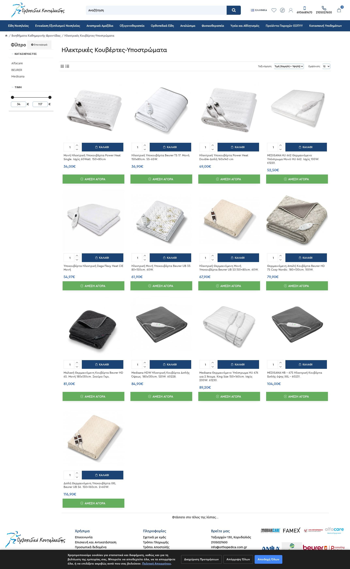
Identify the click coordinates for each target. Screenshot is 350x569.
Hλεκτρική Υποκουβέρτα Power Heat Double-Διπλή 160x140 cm (223, 157)
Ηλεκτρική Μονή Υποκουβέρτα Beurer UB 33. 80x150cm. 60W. (161, 267)
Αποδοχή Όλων (268, 559)
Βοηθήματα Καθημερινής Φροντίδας (36, 35)
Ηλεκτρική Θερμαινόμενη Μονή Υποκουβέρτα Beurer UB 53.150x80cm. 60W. (229, 267)
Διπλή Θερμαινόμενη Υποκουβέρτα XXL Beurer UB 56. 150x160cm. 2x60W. (90, 485)
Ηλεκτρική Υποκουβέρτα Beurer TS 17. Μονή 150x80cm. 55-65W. (160, 157)
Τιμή (18, 87)
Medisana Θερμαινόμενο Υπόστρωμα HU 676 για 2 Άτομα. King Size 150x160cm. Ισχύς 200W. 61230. (228, 376)
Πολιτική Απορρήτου (156, 563)
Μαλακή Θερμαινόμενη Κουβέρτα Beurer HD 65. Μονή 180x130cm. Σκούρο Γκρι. (93, 374)
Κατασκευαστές (26, 54)
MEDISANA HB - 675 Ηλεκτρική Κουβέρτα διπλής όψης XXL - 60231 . (294, 374)
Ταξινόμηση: (265, 66)
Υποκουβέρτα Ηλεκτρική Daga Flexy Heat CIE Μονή (93, 267)
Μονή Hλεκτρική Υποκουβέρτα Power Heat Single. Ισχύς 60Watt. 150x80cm (92, 157)
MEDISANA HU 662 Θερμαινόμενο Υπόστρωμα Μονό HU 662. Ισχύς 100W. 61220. (293, 158)
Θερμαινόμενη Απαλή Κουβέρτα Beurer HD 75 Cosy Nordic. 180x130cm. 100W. (296, 267)
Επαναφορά (40, 44)
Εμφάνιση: (314, 66)
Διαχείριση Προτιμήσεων (201, 559)
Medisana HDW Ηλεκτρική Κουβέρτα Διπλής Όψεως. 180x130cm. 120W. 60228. (160, 374)
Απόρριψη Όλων (238, 559)
